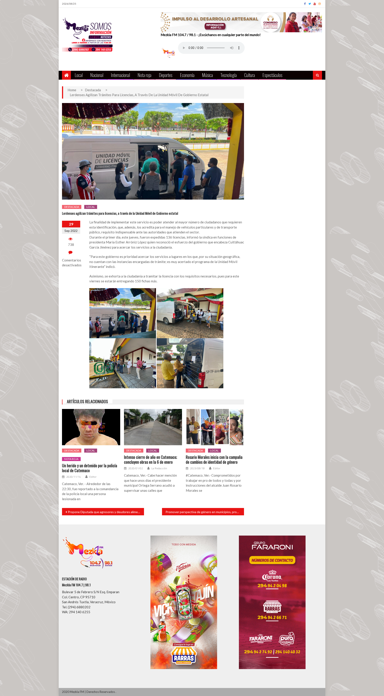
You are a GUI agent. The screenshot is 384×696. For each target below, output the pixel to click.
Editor (92, 477)
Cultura (249, 74)
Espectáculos (272, 74)
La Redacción (159, 468)
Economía (187, 74)
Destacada (71, 206)
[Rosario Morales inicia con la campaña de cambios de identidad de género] (215, 427)
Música (207, 74)
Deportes (165, 74)
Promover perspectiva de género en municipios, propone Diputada (205, 512)
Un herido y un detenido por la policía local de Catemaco (89, 468)
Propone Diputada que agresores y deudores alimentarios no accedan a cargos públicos (106, 512)
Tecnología (228, 74)
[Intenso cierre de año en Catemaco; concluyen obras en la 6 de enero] (153, 427)
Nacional (96, 74)
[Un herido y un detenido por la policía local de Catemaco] (91, 427)
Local (79, 74)
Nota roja (144, 74)
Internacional (120, 74)
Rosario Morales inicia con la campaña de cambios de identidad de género (214, 459)
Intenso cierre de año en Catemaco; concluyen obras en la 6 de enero (150, 459)
